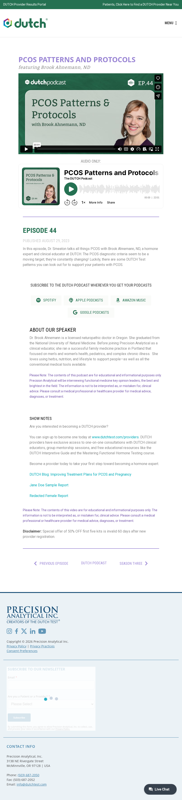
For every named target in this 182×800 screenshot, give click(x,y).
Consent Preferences (22, 651)
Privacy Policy (16, 646)
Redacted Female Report (49, 496)
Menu (169, 23)
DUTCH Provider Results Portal (24, 4)
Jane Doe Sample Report (49, 485)
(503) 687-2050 (28, 775)
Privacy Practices (42, 646)
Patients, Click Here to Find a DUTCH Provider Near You (141, 4)
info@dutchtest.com (32, 784)
